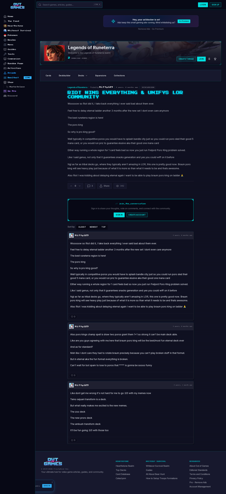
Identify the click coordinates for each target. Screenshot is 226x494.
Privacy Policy (196, 478)
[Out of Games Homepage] (53, 461)
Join (201, 59)
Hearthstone (15, 26)
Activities (14, 68)
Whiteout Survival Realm (157, 466)
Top (103, 227)
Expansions (100, 76)
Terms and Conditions (200, 474)
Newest (94, 227)
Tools (11, 54)
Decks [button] (81, 76)
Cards (48, 76)
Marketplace (17, 86)
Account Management (200, 486)
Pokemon (13, 35)
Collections (119, 76)
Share (106, 186)
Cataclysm (121, 478)
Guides (149, 470)
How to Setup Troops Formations (161, 478)
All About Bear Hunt (155, 474)
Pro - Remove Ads (198, 482)
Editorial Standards (198, 470)
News (10, 44)
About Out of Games (199, 466)
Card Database (123, 474)
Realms (12, 40)
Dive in (47, 486)
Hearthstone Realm (125, 466)
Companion (14, 58)
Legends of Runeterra (77, 87)
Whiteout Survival (19, 30)
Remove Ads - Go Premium (151, 29)
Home (10, 16)
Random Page (15, 63)
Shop (10, 82)
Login (203, 5)
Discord (12, 95)
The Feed (13, 21)
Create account (137, 215)
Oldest (82, 227)
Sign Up (215, 5)
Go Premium (184, 21)
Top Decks (121, 470)
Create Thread (186, 59)
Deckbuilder (64, 76)
